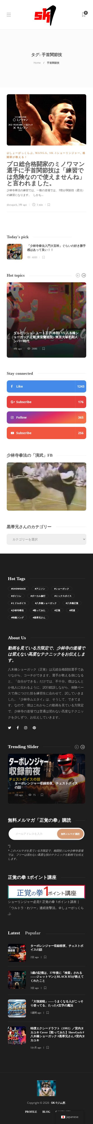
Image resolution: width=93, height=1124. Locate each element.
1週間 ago (35, 1012)
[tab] (14, 933)
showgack (12, 204)
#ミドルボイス (18, 603)
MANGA (41, 153)
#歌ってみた (39, 610)
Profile (31, 1111)
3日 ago (34, 988)
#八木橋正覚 (72, 603)
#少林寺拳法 (17, 610)
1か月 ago (35, 1047)
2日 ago (19, 795)
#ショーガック (61, 588)
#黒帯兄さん (39, 617)
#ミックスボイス (63, 595)
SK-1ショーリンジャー (64, 153)
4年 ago (18, 348)
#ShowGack (18, 588)
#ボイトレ (16, 595)
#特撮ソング (17, 617)
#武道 (72, 610)
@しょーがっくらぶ (20, 153)
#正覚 (57, 610)
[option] (46, 252)
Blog (46, 1111)
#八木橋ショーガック (46, 603)
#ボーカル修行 (37, 595)
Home (37, 62)
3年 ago (23, 204)
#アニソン (40, 588)
